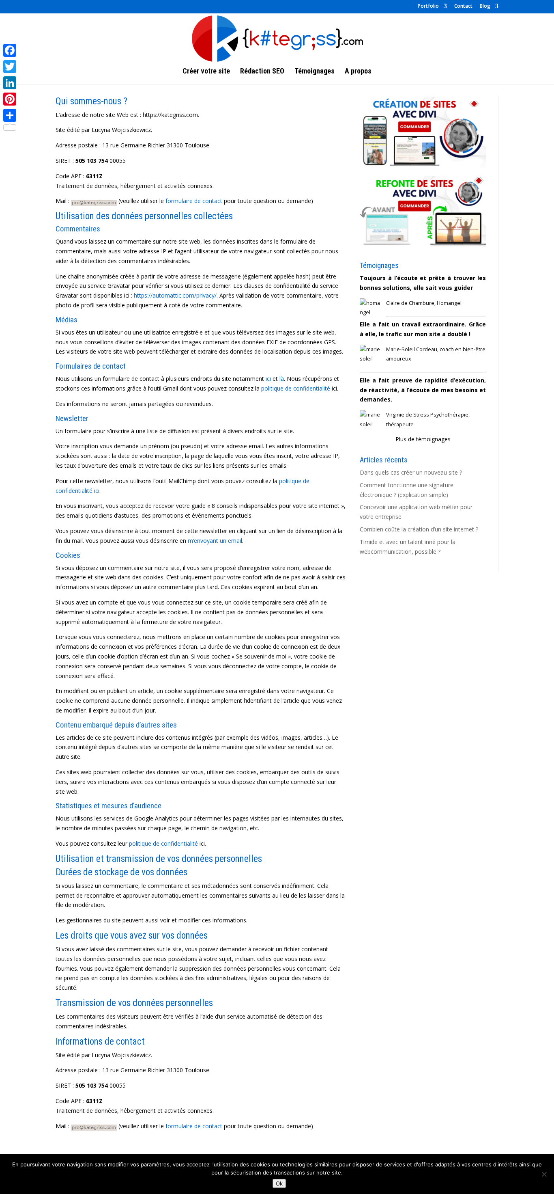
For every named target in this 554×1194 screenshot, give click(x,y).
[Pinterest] (10, 99)
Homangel (449, 303)
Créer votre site (206, 71)
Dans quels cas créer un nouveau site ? (411, 472)
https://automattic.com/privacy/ (175, 295)
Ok (279, 1183)
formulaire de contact (193, 201)
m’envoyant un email (215, 540)
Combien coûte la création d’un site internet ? (419, 529)
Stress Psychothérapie (440, 414)
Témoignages (314, 71)
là (281, 378)
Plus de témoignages (423, 439)
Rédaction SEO (262, 71)
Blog (485, 6)
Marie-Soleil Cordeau (411, 349)
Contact (463, 6)
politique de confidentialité (295, 388)
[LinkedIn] (10, 83)
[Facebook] (10, 50)
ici (268, 378)
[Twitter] (10, 66)
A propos (358, 71)
